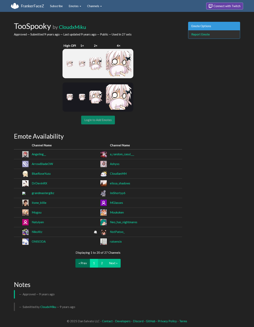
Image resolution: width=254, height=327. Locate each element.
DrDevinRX (39, 183)
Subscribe (56, 6)
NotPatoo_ (117, 232)
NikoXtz (37, 232)
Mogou (36, 212)
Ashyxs (114, 164)
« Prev (83, 263)
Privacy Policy (167, 321)
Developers (123, 321)
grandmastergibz (43, 193)
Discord (138, 321)
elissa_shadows (120, 183)
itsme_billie (39, 202)
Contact (107, 321)
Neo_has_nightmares (123, 222)
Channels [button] (93, 6)
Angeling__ (39, 154)
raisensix (116, 241)
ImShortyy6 (117, 193)
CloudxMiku (72, 27)
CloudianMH (118, 173)
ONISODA (39, 241)
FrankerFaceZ (32, 6)
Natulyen (38, 222)
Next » (113, 263)
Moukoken (117, 212)
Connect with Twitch (227, 6)
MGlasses (116, 202)
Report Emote (200, 34)
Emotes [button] (74, 6)
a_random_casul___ (122, 154)
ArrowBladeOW (42, 164)
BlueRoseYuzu (41, 173)
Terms (183, 321)
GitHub (150, 321)
